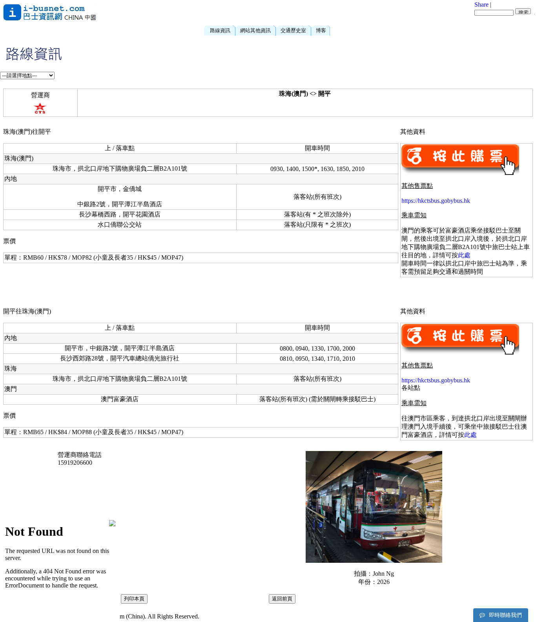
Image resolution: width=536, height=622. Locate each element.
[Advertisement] (296, 12)
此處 (464, 255)
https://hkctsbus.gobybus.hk (435, 200)
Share (481, 4)
